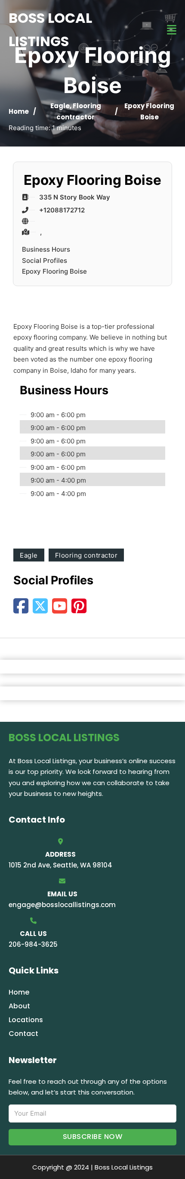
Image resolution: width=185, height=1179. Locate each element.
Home (19, 111)
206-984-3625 (33, 944)
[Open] (171, 30)
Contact (23, 1034)
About (19, 1006)
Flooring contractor (86, 555)
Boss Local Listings (50, 29)
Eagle (60, 105)
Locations (26, 1020)
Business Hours (46, 249)
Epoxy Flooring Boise (54, 271)
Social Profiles (44, 260)
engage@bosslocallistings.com (62, 904)
